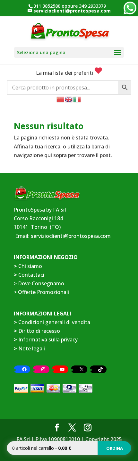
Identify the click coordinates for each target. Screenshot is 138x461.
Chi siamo (30, 266)
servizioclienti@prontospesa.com (71, 235)
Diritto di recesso (39, 330)
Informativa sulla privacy (48, 339)
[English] (69, 98)
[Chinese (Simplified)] (60, 98)
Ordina (114, 448)
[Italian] (77, 98)
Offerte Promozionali (43, 292)
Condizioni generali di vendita (54, 322)
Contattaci (31, 274)
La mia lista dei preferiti (65, 72)
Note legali (31, 348)
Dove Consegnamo (41, 283)
